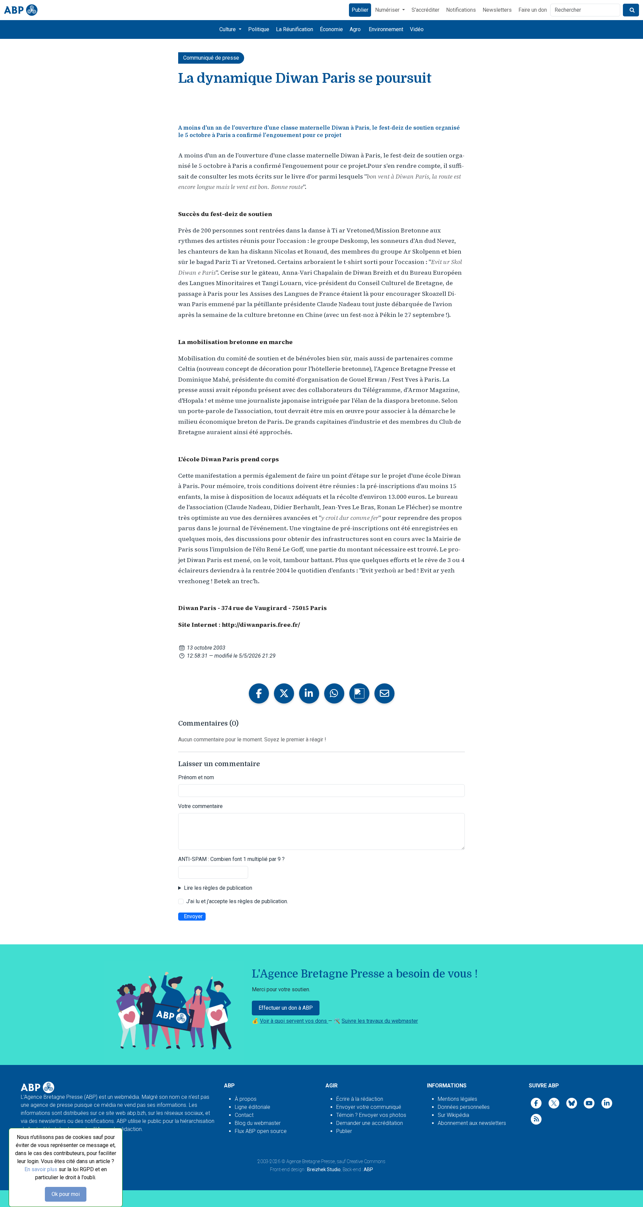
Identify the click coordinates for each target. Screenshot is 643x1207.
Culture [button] (228, 29)
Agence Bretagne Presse (310, 1161)
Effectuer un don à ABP (286, 1008)
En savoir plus (40, 1169)
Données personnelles (464, 1107)
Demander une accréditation (369, 1123)
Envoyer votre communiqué (368, 1107)
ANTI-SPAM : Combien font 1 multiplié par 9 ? (231, 859)
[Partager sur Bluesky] (359, 693)
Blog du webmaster (258, 1123)
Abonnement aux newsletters (472, 1123)
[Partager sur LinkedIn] (309, 693)
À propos (246, 1099)
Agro (355, 29)
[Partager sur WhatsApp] (334, 693)
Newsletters (497, 10)
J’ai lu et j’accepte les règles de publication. (237, 901)
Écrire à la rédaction (359, 1099)
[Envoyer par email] (384, 693)
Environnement (386, 29)
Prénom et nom (196, 777)
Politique (258, 29)
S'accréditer (425, 10)
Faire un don (532, 10)
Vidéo (417, 29)
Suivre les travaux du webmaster (380, 1021)
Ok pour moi (66, 1194)
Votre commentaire (200, 806)
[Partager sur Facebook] (259, 693)
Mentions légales (457, 1099)
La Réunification (294, 29)
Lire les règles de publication (218, 888)
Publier (360, 10)
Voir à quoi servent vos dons (294, 1021)
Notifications (461, 10)
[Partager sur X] (284, 693)
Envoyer (193, 916)
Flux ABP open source (261, 1131)
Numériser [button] (388, 10)
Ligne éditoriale (252, 1107)
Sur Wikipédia (453, 1115)
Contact (244, 1115)
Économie (331, 29)
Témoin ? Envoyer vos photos (371, 1115)
